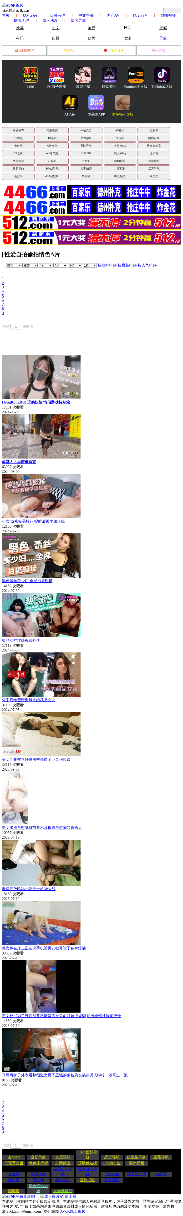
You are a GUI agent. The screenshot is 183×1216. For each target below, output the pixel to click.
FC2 (127, 27)
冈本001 (86, 153)
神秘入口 (86, 130)
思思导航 (112, 1157)
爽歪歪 (154, 176)
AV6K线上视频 (72, 1211)
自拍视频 (168, 15)
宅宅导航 (112, 1180)
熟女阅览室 (154, 145)
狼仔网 (18, 145)
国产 (91, 28)
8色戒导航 (52, 168)
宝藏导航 (161, 1157)
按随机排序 (107, 265)
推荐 (20, 28)
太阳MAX (120, 145)
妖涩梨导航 (136, 1157)
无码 (163, 28)
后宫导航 (154, 168)
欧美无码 (21, 20)
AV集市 (120, 130)
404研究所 (52, 176)
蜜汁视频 (136, 1163)
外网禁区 (63, 1163)
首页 (6, 15)
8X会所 (18, 153)
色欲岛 (154, 130)
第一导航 (158, 50)
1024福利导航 (87, 1154)
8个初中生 (112, 1163)
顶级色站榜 (87, 1163)
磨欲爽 (38, 1180)
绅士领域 (120, 176)
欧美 (91, 38)
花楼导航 (63, 1180)
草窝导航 (38, 1174)
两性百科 (154, 138)
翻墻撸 (14, 1191)
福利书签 (87, 1180)
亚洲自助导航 (87, 1171)
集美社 (86, 176)
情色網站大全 (38, 1188)
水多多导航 (115, 50)
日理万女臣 (13, 1163)
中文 (56, 28)
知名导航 (78, 20)
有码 (20, 38)
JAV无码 (30, 15)
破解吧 (161, 1174)
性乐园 (120, 138)
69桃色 (18, 138)
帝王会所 (52, 130)
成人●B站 (120, 153)
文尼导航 (63, 1157)
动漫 (127, 38)
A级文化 (52, 145)
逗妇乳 (154, 153)
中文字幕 (86, 15)
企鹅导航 (38, 1157)
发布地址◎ (62, 1191)
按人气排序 (147, 265)
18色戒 (52, 138)
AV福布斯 (52, 153)
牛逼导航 (86, 138)
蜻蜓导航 (154, 161)
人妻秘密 (86, 168)
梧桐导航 (120, 161)
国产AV (113, 15)
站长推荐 (18, 130)
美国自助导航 (62, 1171)
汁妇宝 (14, 1180)
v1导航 (52, 161)
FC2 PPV (140, 15)
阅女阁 (86, 161)
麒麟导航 (18, 168)
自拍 (56, 38)
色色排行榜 (38, 1163)
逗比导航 (86, 145)
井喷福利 (120, 168)
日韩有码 (57, 15)
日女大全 (112, 1174)
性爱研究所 (136, 1174)
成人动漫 (50, 20)
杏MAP (69, 50)
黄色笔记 (18, 161)
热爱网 (14, 1174)
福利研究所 (26, 50)
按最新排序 (127, 265)
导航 (163, 38)
